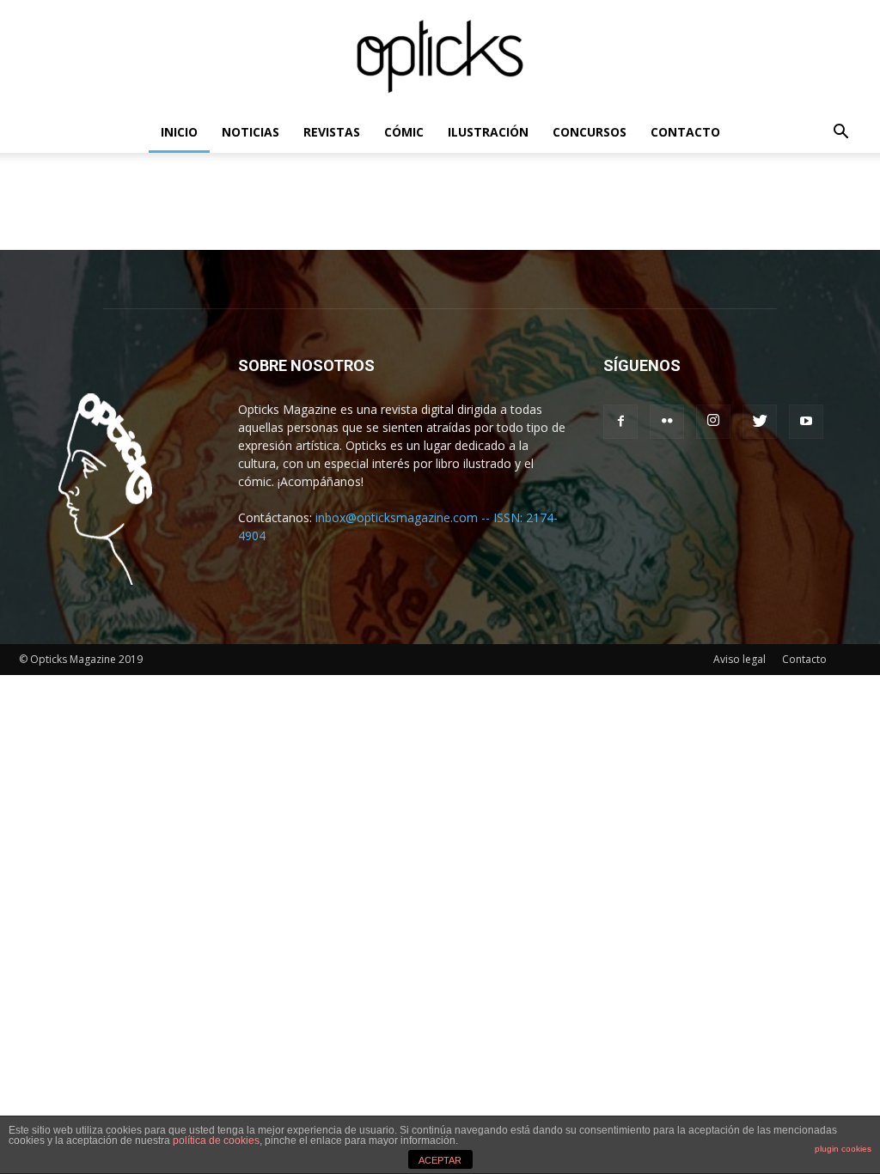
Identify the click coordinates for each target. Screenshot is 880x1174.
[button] (840, 133)
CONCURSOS (589, 132)
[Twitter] (759, 422)
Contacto (804, 659)
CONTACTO (685, 132)
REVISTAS (331, 132)
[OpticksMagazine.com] (440, 56)
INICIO (179, 132)
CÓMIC (404, 132)
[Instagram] (713, 422)
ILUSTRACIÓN (488, 132)
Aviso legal (739, 659)
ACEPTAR (440, 1160)
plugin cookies (843, 1148)
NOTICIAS (250, 132)
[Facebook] (620, 422)
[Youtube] (806, 422)
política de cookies (216, 1140)
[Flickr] (667, 422)
